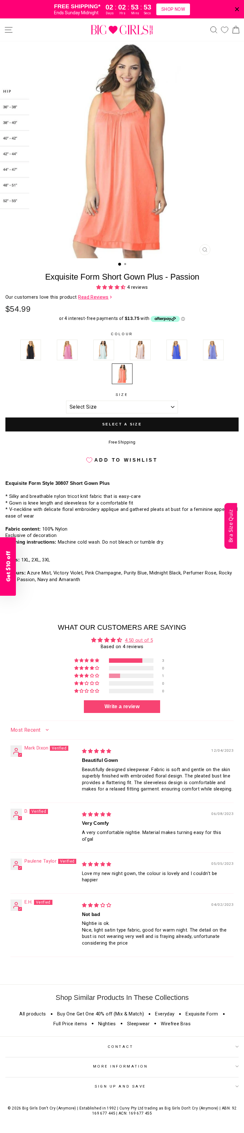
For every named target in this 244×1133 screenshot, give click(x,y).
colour (122, 334)
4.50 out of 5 (139, 640)
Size (122, 394)
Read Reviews (93, 297)
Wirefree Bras (176, 1024)
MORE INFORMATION (120, 1066)
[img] (97, 751)
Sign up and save (120, 1086)
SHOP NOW (173, 9)
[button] (111, 287)
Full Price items (70, 1024)
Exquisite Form (202, 1014)
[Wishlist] (224, 30)
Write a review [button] (122, 706)
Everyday (164, 1014)
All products (32, 1014)
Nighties (107, 1024)
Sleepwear (138, 1024)
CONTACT (120, 1046)
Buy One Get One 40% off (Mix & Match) (100, 1014)
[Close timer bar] (237, 9)
